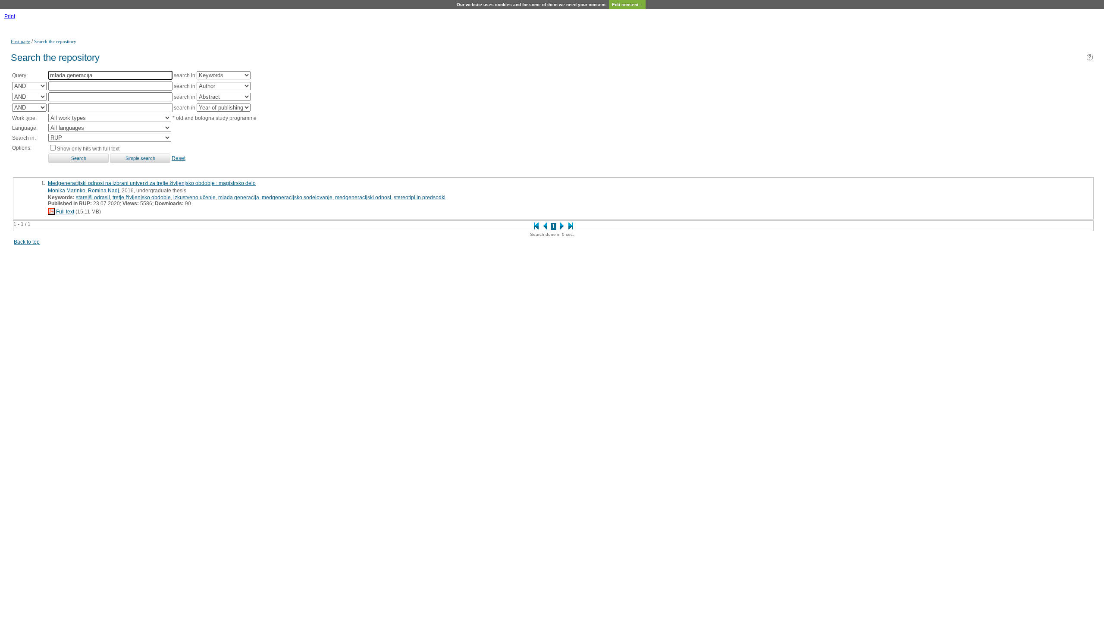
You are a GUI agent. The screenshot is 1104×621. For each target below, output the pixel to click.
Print (9, 16)
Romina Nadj (103, 191)
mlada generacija (238, 197)
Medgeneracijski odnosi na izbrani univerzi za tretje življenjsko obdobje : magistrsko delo (152, 183)
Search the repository (55, 41)
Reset (178, 158)
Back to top (27, 242)
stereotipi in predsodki (419, 197)
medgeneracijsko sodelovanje (297, 197)
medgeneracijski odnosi (363, 197)
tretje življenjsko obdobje (142, 197)
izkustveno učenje (194, 197)
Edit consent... (627, 4)
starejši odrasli (93, 197)
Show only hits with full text (88, 149)
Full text (65, 212)
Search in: (24, 138)
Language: (25, 128)
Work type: (24, 118)
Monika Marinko (66, 191)
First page (20, 41)
